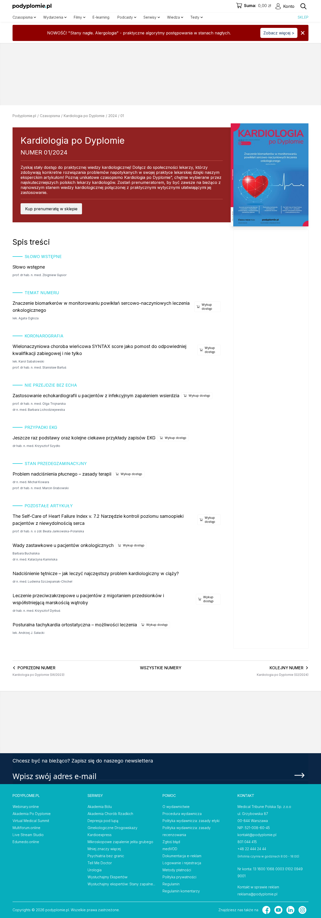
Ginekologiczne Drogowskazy (112, 828)
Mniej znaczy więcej (104, 849)
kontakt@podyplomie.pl (256, 835)
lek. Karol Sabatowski (28, 361)
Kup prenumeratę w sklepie (51, 208)
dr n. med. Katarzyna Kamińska (35, 559)
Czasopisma (50, 116)
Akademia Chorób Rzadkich (110, 813)
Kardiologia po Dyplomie (84, 116)
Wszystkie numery (160, 667)
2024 (112, 116)
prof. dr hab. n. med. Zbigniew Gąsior (39, 275)
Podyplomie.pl (24, 116)
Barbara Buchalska (26, 553)
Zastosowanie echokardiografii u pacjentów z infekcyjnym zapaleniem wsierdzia (96, 395)
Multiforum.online (26, 828)
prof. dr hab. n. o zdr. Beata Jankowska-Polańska (48, 531)
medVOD (170, 849)
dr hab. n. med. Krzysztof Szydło (36, 446)
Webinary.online (26, 806)
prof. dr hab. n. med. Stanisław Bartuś (39, 367)
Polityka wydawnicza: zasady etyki (191, 821)
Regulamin (171, 884)
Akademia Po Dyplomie (32, 813)
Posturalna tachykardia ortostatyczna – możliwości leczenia (75, 624)
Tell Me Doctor (100, 863)
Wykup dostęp (207, 307)
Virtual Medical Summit (31, 821)
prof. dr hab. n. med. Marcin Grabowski (41, 488)
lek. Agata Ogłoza (26, 318)
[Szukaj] (303, 6)
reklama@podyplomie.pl (257, 894)
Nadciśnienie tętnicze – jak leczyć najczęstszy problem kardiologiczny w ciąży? (96, 573)
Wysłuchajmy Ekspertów (107, 877)
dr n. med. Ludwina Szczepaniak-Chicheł (42, 581)
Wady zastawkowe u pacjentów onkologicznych (63, 545)
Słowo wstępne (29, 267)
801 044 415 (247, 842)
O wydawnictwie (176, 806)
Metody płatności (177, 870)
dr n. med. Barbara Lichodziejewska (39, 410)
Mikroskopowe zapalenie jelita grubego (120, 842)
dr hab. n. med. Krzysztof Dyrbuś (36, 611)
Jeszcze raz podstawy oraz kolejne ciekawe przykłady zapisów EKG (84, 437)
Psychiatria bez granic (106, 856)
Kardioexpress (100, 835)
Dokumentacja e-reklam (182, 856)
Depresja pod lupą (103, 821)
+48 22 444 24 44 (251, 849)
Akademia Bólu (100, 806)
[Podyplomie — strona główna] (32, 6)
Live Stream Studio (28, 835)
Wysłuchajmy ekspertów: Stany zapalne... (121, 884)
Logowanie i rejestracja (182, 863)
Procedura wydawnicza (182, 813)
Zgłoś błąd (171, 842)
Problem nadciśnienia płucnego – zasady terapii (62, 474)
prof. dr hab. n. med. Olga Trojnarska (39, 403)
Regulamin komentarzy (181, 891)
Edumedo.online (26, 842)
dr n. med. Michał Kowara (31, 482)
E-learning (101, 17)
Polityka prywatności (179, 877)
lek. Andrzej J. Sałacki (28, 633)
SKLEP (303, 17)
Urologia (95, 870)
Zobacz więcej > (278, 32)
